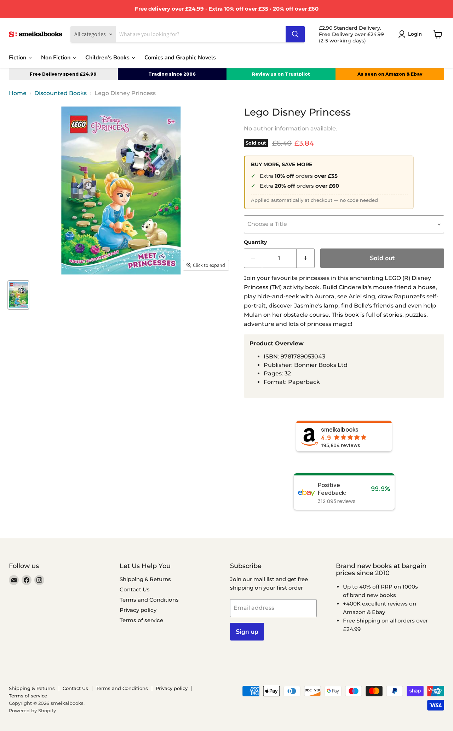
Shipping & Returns (145, 579)
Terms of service (141, 620)
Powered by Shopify (32, 710)
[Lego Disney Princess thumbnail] (18, 295)
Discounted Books (60, 93)
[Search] (295, 34)
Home (18, 93)
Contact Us (135, 589)
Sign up (247, 631)
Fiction (18, 58)
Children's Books (108, 58)
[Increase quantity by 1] (306, 258)
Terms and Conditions (149, 599)
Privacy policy (138, 610)
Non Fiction (56, 58)
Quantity (255, 242)
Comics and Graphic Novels (180, 58)
